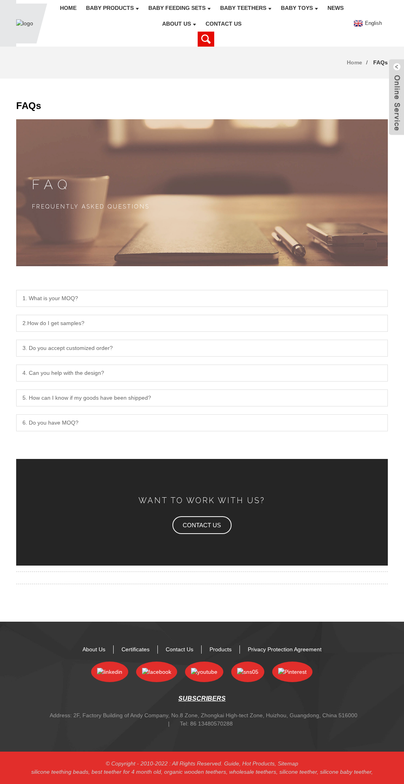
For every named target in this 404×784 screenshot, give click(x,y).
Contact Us (223, 24)
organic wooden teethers (195, 772)
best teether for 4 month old (126, 772)
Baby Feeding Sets (177, 8)
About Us (176, 24)
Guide (231, 763)
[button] (202, 525)
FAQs (380, 62)
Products (220, 649)
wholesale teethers (252, 772)
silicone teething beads (59, 772)
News (335, 8)
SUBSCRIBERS (202, 698)
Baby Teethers (243, 8)
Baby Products (110, 8)
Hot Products (258, 763)
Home (68, 8)
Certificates (136, 649)
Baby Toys (297, 8)
